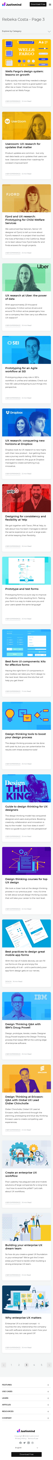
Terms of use (33, 1438)
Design (8, 981)
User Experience (12, 101)
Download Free (38, 4)
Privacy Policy (20, 1438)
